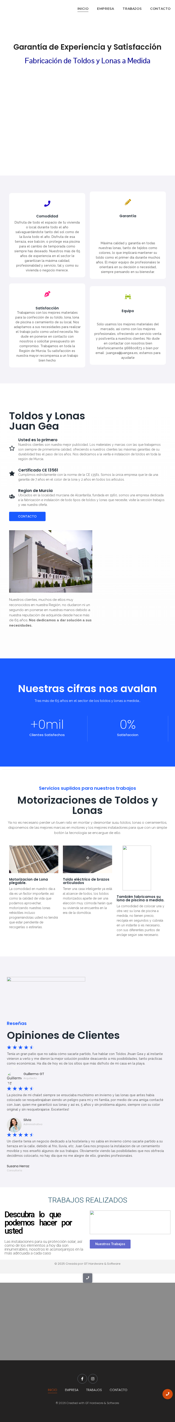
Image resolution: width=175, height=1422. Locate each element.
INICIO (83, 9)
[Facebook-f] (82, 1379)
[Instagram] (93, 1379)
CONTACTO (160, 9)
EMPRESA (105, 9)
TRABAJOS (132, 9)
